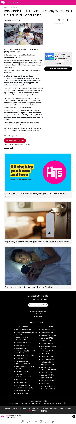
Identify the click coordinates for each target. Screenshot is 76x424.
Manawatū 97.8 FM (47, 338)
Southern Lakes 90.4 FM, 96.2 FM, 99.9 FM (26, 352)
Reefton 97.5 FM (21, 382)
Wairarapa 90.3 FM (47, 359)
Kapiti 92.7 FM (21, 340)
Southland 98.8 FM (47, 351)
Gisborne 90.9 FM (22, 337)
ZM (14, 408)
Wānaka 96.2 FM (22, 393)
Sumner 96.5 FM (46, 386)
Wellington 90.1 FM (47, 362)
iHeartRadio (38, 317)
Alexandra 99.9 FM (22, 391)
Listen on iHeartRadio (38, 416)
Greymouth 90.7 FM (23, 385)
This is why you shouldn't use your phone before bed (38, 267)
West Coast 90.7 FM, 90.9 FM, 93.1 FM (26, 368)
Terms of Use (25, 403)
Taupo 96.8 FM (46, 354)
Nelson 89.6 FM (46, 341)
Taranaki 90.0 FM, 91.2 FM (25, 356)
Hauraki (24, 408)
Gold (38, 408)
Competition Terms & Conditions (43, 403)
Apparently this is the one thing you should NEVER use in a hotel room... (38, 222)
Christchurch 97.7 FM (48, 330)
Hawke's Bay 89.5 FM (48, 335)
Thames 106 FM (21, 374)
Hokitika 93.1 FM (46, 383)
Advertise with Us (38, 314)
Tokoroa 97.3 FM (47, 356)
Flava (33, 408)
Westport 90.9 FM (47, 381)
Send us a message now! (58, 61)
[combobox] (71, 20)
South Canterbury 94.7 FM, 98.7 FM (50, 347)
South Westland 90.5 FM (24, 388)
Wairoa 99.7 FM (46, 372)
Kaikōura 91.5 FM (46, 378)
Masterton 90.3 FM (47, 375)
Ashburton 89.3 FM (47, 327)
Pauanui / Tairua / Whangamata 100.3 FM (49, 369)
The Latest (14, 7)
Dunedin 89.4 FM (47, 332)
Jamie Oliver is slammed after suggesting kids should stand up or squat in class (38, 175)
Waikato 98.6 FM (22, 361)
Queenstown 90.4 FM (48, 389)
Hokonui (61, 408)
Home (5, 7)
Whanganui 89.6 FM (23, 364)
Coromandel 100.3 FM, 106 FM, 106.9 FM (26, 333)
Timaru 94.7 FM (21, 358)
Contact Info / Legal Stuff (38, 311)
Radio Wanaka (53, 408)
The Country (67, 408)
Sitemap (58, 403)
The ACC (18, 408)
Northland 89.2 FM (22, 345)
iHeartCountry (44, 408)
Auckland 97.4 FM (22, 327)
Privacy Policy (14, 403)
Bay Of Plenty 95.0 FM (23, 330)
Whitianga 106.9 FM (22, 371)
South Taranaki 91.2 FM (24, 377)
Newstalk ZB (8, 408)
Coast (29, 408)
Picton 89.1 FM (21, 380)
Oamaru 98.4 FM (47, 344)
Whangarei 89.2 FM (47, 365)
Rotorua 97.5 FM (21, 348)
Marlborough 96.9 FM (23, 343)
